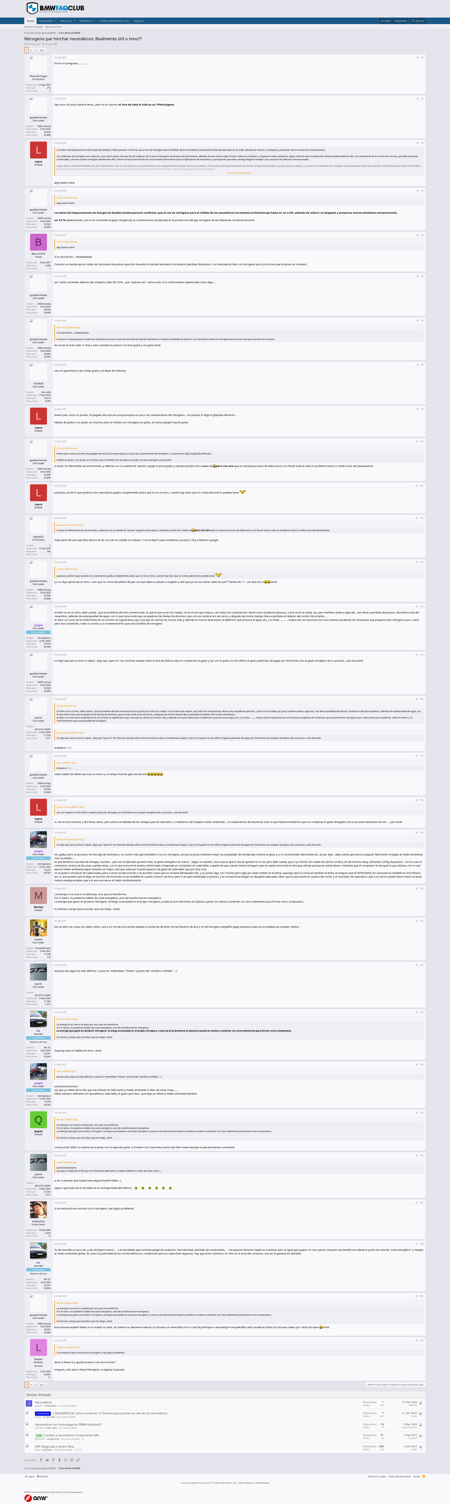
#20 (422, 888)
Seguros (139, 21)
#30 (422, 1340)
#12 (422, 518)
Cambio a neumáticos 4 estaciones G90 (71, 1435)
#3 (422, 142)
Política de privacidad (399, 1476)
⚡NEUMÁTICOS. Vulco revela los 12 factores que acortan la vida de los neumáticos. (110, 1413)
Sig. (41, 50)
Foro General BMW (67, 1405)
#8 (422, 364)
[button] (55, 21)
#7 (422, 320)
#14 (422, 606)
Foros (30, 21)
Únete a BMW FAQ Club (114, 21)
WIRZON (413, 1405)
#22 (422, 964)
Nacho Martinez (409, 1427)
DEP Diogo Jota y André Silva (54, 1446)
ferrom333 (40, 1439)
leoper (38, 1359)
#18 (422, 800)
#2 (422, 98)
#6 (422, 276)
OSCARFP (39, 1427)
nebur (414, 1449)
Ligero (30, 1476)
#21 (422, 920)
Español (43, 1476)
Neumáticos (43, 1402)
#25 (422, 1112)
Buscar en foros (54, 26)
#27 (422, 1202)
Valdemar (38, 1221)
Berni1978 (38, 253)
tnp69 (38, 939)
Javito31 (39, 1405)
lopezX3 (38, 536)
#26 (422, 1155)
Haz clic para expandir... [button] (239, 172)
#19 (422, 832)
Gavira (38, 1417)
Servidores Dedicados (41, 1492)
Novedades (46, 21)
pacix (38, 717)
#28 (422, 1243)
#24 (422, 1064)
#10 (422, 441)
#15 (422, 654)
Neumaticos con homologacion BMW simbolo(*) (68, 1424)
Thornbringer (34, 44)
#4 (422, 190)
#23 (422, 1012)
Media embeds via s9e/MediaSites (254, 1482)
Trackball (412, 1438)
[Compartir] (418, 58)
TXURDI (38, 383)
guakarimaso (38, 117)
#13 (422, 562)
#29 (422, 1296)
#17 (422, 755)
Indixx (38, 1449)
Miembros (85, 21)
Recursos (66, 21)
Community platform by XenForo (209, 1482)
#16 (422, 698)
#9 (422, 408)
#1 (422, 57)
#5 (422, 235)
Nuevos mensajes (33, 26)
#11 (422, 485)
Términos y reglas (377, 1476)
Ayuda (416, 1476)
